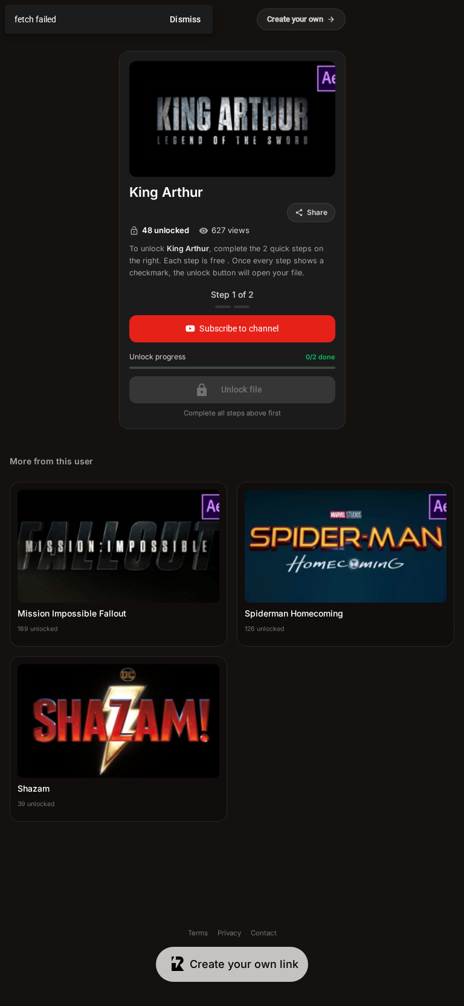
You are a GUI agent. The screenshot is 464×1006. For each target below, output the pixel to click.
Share (311, 212)
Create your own (301, 19)
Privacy (229, 933)
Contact (264, 933)
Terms (198, 933)
